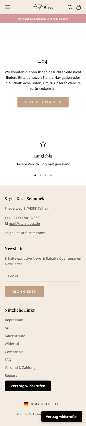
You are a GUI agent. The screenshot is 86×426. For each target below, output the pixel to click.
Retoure (11, 375)
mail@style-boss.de (24, 223)
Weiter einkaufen (43, 102)
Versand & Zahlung (20, 367)
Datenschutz (15, 335)
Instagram (35, 232)
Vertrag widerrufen (28, 385)
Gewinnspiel (15, 351)
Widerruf (12, 343)
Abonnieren (24, 291)
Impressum (14, 320)
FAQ (8, 359)
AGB (8, 327)
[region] (43, 154)
